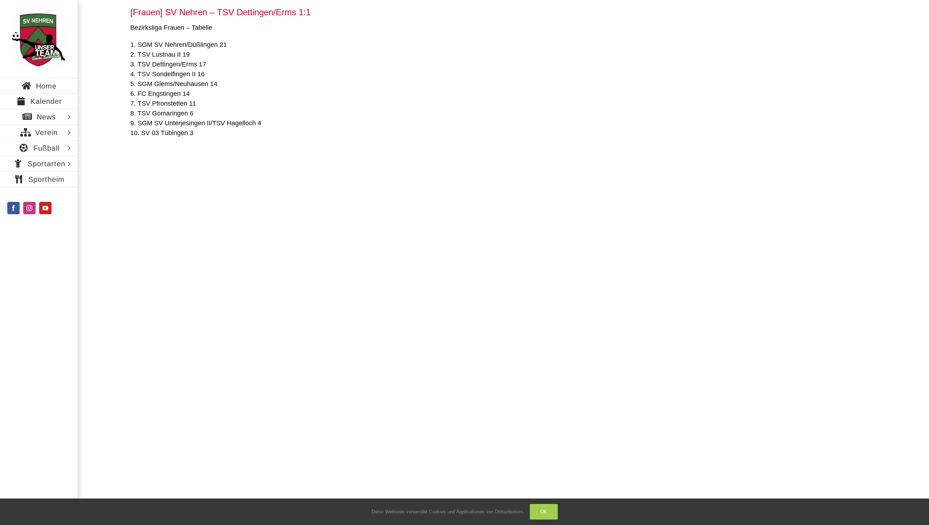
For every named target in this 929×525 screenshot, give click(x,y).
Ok (543, 511)
